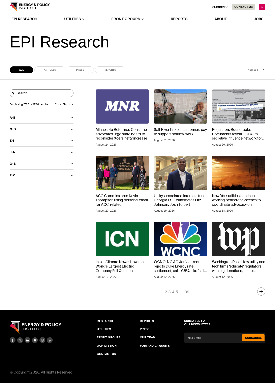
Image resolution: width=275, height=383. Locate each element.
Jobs (259, 19)
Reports (179, 19)
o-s (13, 164)
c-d (13, 129)
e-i (12, 141)
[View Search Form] (262, 7)
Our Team (148, 337)
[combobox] (252, 70)
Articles (50, 69)
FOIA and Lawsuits (155, 345)
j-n (13, 152)
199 (186, 292)
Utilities (104, 329)
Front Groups (108, 337)
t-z (12, 175)
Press (80, 69)
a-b (13, 118)
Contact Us (243, 6)
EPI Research (24, 19)
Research (105, 321)
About (220, 19)
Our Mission (107, 345)
